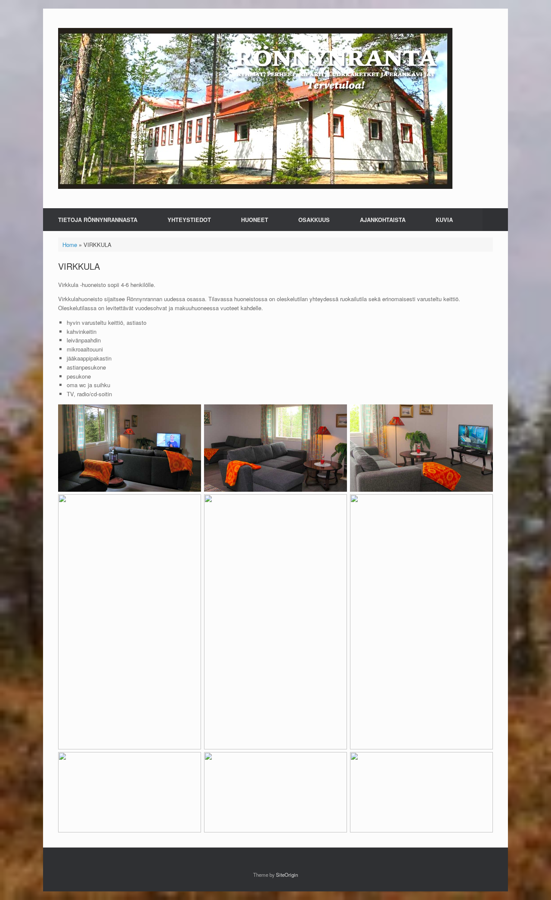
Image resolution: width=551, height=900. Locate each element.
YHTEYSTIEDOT (189, 220)
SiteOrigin (287, 874)
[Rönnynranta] (255, 108)
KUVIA (444, 220)
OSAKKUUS (314, 220)
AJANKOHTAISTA (383, 220)
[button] (495, 219)
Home (69, 244)
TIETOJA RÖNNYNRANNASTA (97, 220)
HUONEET (254, 220)
